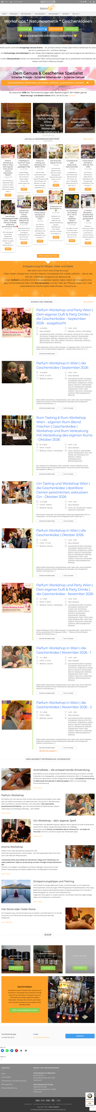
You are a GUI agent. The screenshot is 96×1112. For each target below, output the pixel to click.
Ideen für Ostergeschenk (76, 387)
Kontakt (72, 95)
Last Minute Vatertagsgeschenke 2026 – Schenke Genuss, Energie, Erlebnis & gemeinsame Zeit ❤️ (10, 221)
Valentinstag (78, 340)
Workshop (71, 331)
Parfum (71, 338)
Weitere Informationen (47, 353)
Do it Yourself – (44, 138)
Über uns (75, 14)
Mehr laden (48, 256)
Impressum (28, 1104)
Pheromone (69, 340)
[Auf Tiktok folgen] (83, 1)
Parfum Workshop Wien (76, 619)
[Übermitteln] (54, 1)
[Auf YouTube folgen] (85, 1)
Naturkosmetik (26, 14)
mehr (8, 195)
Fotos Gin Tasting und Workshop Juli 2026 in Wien (40, 164)
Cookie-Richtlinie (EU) (64, 1104)
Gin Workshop (81, 508)
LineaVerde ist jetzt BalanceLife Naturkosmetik (72, 164)
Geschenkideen (53, 14)
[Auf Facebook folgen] (80, 1)
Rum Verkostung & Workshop (48, 133)
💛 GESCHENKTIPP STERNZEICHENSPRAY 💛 (48, 35)
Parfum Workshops (48, 115)
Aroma (70, 450)
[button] (90, 2)
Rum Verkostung (79, 455)
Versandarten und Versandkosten (14, 1081)
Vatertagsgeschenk (74, 459)
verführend (86, 340)
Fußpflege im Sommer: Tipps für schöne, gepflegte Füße (24, 164)
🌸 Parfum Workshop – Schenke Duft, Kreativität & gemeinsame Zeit (87, 216)
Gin (74, 508)
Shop (4, 14)
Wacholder (80, 510)
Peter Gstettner (60, 340)
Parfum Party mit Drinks (48, 120)
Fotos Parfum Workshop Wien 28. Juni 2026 (87, 164)
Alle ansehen (88, 139)
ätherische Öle (78, 334)
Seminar (78, 331)
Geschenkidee (83, 336)
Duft (91, 334)
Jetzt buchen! (69, 408)
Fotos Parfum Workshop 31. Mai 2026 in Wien (39, 216)
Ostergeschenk (63, 338)
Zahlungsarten (6, 1084)
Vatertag (78, 457)
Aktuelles (65, 14)
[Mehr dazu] (37, 788)
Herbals (70, 453)
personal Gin (72, 510)
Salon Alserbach (45, 331)
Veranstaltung (86, 331)
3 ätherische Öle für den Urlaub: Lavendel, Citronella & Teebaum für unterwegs (24, 217)
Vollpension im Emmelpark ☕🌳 (56, 208)
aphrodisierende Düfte (47, 334)
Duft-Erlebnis (44, 336)
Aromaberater (68, 334)
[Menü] (93, 1093)
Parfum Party (78, 338)
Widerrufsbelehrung (9, 1088)
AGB (53, 1104)
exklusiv (67, 336)
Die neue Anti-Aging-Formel (56, 162)
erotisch (61, 336)
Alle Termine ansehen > (48, 751)
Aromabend (59, 334)
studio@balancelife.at (41, 1037)
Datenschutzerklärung (42, 1104)
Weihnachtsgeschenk (47, 342)
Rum (86, 453)
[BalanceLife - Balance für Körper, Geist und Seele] (48, 7)
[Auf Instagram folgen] (81, 1)
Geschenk (74, 336)
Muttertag (54, 338)
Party (52, 340)
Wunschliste (6, 1077)
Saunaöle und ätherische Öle (16, 122)
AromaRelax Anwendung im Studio (80, 122)
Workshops (13, 14)
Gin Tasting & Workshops (48, 127)
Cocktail (86, 334)
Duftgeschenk (53, 336)
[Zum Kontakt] (6, 922)
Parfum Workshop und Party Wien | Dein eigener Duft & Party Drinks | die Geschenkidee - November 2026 (64, 589)
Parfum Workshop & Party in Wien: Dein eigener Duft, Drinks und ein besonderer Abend (8, 168)
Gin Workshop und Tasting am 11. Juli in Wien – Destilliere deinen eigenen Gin (72, 217)
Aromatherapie (40, 14)
